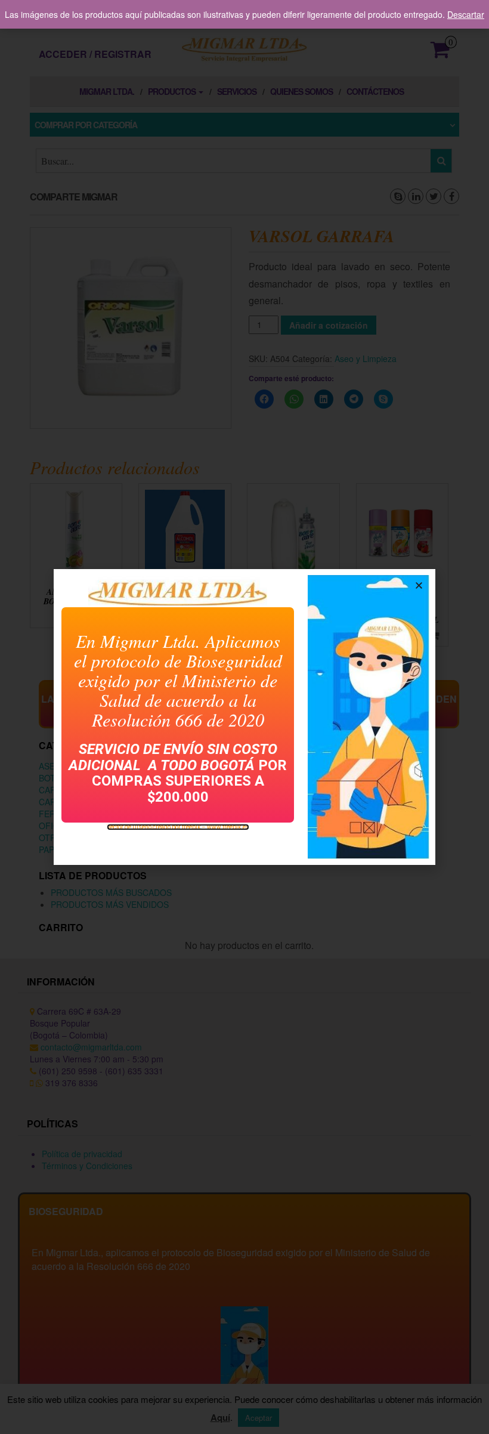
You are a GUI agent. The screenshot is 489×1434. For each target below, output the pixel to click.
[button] (418, 585)
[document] (244, 717)
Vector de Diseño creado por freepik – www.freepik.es (178, 827)
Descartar (465, 14)
